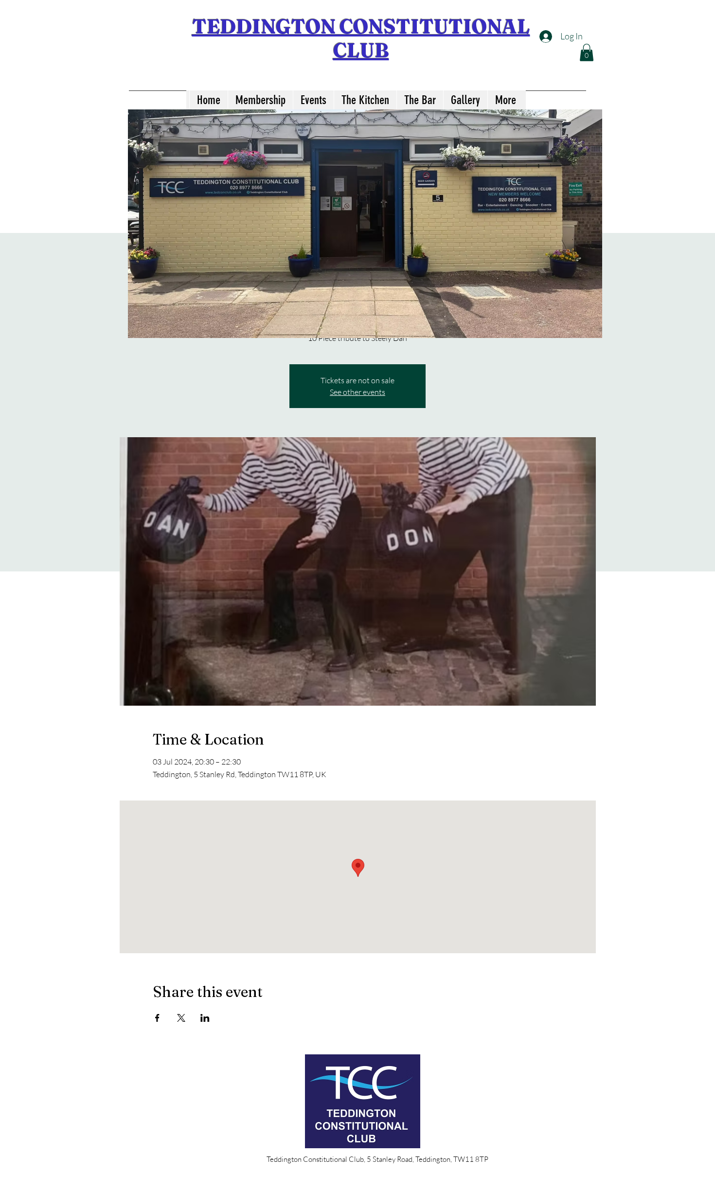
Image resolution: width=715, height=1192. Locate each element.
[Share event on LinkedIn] (205, 1018)
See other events (357, 392)
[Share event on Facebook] (157, 1018)
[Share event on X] (181, 1018)
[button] (586, 52)
